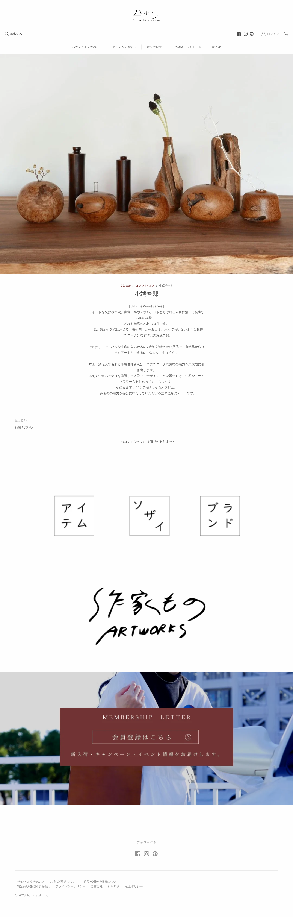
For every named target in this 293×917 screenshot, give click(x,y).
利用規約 (114, 886)
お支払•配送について (64, 881)
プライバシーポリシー (70, 886)
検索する (16, 34)
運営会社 (97, 886)
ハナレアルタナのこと (87, 47)
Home (126, 285)
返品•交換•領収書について (101, 881)
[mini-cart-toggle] (286, 34)
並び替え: (21, 420)
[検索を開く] (7, 34)
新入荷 (216, 47)
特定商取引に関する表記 (33, 886)
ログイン (273, 34)
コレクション (144, 285)
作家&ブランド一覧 (188, 47)
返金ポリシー (134, 886)
